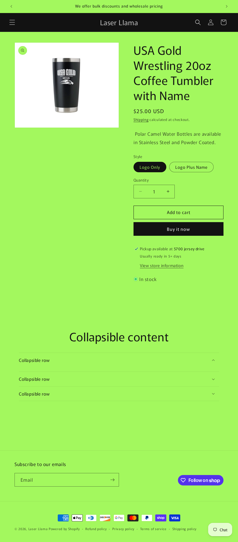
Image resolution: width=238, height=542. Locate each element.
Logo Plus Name (191, 167)
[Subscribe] (112, 480)
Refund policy (96, 528)
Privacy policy (123, 528)
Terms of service (153, 528)
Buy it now (178, 229)
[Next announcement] (226, 6)
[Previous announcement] (11, 6)
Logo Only (150, 167)
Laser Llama (38, 528)
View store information (161, 265)
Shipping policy (184, 528)
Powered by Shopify (64, 528)
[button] (12, 22)
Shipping (141, 119)
